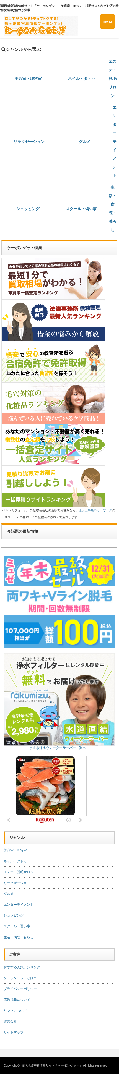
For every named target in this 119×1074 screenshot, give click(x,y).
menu (107, 21)
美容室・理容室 (28, 78)
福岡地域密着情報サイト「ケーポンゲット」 (51, 1065)
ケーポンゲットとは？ (20, 978)
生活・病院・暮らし (18, 937)
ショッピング (28, 208)
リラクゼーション (29, 141)
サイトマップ (14, 1032)
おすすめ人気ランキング (22, 967)
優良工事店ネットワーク (95, 510)
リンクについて (15, 1011)
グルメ (84, 141)
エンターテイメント (115, 141)
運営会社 (10, 1021)
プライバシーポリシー (20, 989)
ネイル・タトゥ (81, 78)
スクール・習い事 (81, 208)
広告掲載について (17, 1000)
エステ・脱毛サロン (113, 78)
